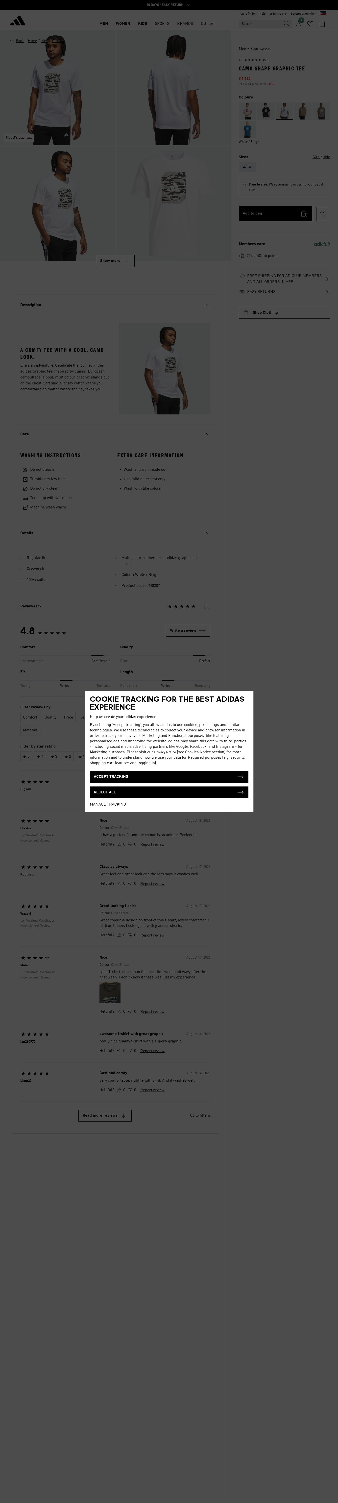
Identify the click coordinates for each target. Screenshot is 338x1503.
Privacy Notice (165, 752)
